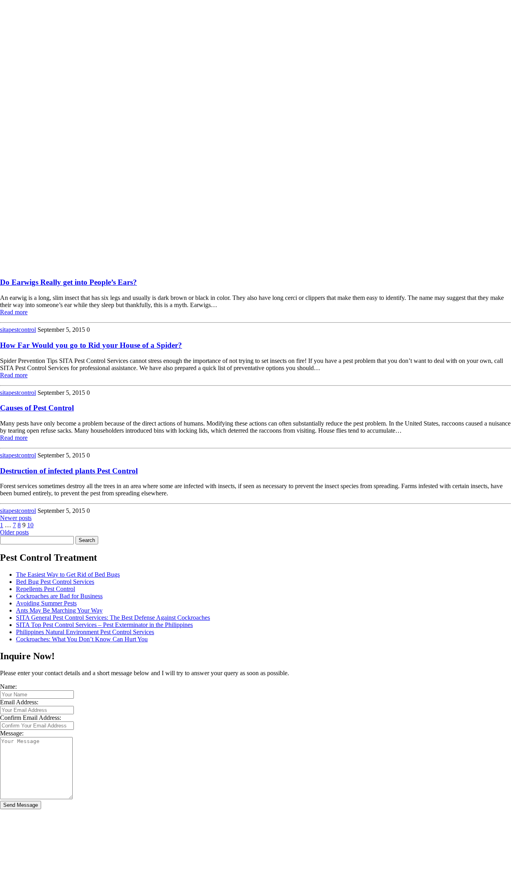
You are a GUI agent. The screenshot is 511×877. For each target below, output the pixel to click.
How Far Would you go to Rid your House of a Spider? (91, 345)
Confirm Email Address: (30, 717)
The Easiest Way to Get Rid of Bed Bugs (68, 574)
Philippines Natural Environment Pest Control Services (85, 632)
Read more (14, 312)
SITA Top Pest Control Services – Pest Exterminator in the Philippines (104, 624)
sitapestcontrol (18, 329)
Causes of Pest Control (37, 408)
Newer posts (16, 517)
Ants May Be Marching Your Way (59, 610)
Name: (8, 686)
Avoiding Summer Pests (46, 603)
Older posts (14, 532)
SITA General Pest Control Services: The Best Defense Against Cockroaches (113, 617)
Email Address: (19, 702)
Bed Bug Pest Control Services (55, 581)
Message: (12, 733)
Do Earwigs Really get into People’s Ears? (68, 282)
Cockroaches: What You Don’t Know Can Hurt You (82, 639)
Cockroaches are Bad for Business (59, 596)
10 (30, 525)
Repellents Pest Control (45, 588)
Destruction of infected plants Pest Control (69, 471)
